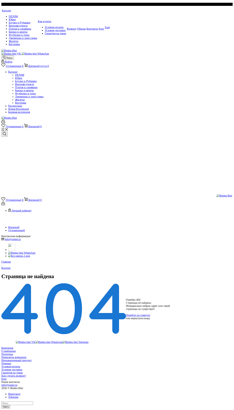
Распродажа (15, 105)
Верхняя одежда (24, 84)
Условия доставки (11, 369)
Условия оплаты (10, 366)
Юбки (18, 78)
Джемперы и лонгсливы (29, 96)
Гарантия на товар (12, 372)
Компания (7, 347)
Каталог (13, 71)
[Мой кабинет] (3, 122)
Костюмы (20, 102)
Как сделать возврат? (13, 375)
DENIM (19, 74)
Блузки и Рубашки (26, 81)
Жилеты (20, 99)
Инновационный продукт (16, 360)
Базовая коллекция (19, 112)
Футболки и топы (25, 93)
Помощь (6, 363)
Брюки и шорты (24, 90)
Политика (7, 354)
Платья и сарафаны (26, 87)
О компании (8, 351)
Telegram (13, 397)
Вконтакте (14, 393)
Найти (6, 407)
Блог (4, 378)
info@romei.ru (13, 239)
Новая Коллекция (18, 108)
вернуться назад (140, 318)
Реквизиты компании (13, 357)
